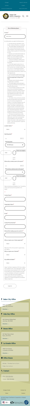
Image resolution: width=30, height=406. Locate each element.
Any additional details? (9, 259)
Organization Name (8, 204)
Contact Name (7, 195)
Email (5, 213)
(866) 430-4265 (10, 379)
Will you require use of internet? (11, 251)
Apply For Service (23, 2)
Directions (6, 309)
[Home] (11, 16)
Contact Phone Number (9, 222)
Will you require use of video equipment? (13, 240)
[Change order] (5, 139)
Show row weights (21, 150)
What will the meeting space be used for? (13, 231)
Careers (23, 5)
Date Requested (8, 134)
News (6, 393)
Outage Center (6, 390)
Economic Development (6, 8)
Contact (7, 5)
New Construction (23, 8)
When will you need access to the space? (13, 161)
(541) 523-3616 (9, 376)
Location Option (8, 125)
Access (6, 32)
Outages (7, 2)
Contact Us (23, 390)
